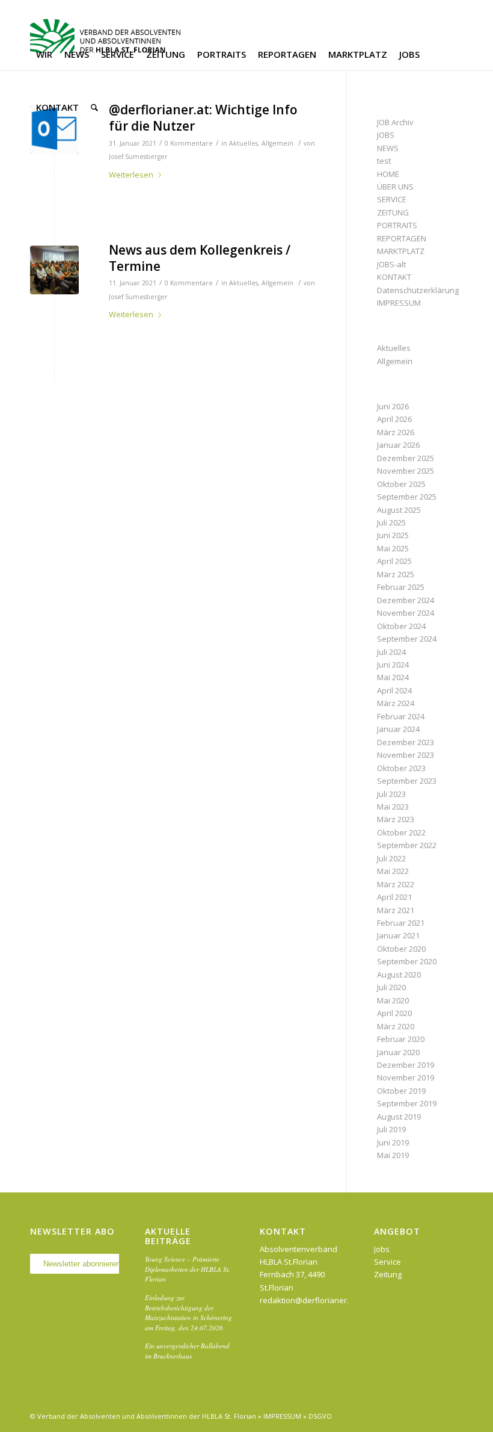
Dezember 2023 (405, 742)
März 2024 (395, 703)
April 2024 (394, 690)
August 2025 (399, 509)
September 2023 (406, 780)
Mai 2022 (393, 871)
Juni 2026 (393, 406)
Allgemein (277, 143)
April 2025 (394, 561)
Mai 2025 (393, 548)
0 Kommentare (189, 143)
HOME (388, 174)
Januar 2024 (398, 729)
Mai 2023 (393, 806)
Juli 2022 (391, 858)
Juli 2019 (391, 1129)
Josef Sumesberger (138, 156)
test (384, 160)
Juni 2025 (393, 535)
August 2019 (399, 1116)
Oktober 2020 (401, 948)
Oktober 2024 (401, 626)
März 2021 (395, 910)
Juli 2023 (391, 794)
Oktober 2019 (401, 1090)
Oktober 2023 (401, 768)
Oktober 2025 (401, 484)
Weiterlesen (131, 174)
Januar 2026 (398, 444)
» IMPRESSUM (279, 1416)
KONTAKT (394, 276)
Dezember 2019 (405, 1064)
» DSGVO (317, 1416)
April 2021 (394, 896)
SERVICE (391, 199)
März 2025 (395, 574)
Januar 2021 (398, 935)
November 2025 (405, 470)
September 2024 (406, 638)
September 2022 (406, 845)
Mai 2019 (393, 1155)
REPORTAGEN (401, 238)
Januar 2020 (398, 1052)
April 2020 (394, 1013)
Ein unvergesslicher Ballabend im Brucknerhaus (187, 1350)
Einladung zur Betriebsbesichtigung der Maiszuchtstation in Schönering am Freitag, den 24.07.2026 (188, 1312)
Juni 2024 (393, 664)
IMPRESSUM (399, 302)
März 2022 (395, 884)
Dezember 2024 (405, 600)
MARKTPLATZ (400, 251)
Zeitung (388, 1274)
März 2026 (395, 432)
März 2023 (395, 819)
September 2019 (406, 1103)
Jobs (382, 1249)
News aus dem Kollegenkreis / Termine (199, 257)
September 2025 (406, 496)
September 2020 (406, 961)
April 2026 (394, 419)
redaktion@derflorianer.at (308, 1300)
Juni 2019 (393, 1142)
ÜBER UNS (395, 186)
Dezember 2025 (405, 458)
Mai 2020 (393, 1000)
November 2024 (405, 612)
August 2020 (399, 974)
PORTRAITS (397, 225)
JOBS (385, 134)
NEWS (388, 148)
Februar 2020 (400, 1039)
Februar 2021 (400, 922)
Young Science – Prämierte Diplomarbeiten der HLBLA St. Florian (187, 1268)
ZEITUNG (393, 212)
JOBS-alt (391, 264)
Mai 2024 (393, 677)
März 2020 (395, 1026)
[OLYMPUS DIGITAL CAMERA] (54, 270)
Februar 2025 (400, 586)
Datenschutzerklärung (418, 290)
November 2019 (405, 1077)
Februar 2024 (400, 716)
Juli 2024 (391, 651)
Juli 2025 (391, 522)
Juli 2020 (391, 987)
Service (387, 1261)
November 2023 (405, 754)
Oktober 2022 (401, 832)
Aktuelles (243, 143)
